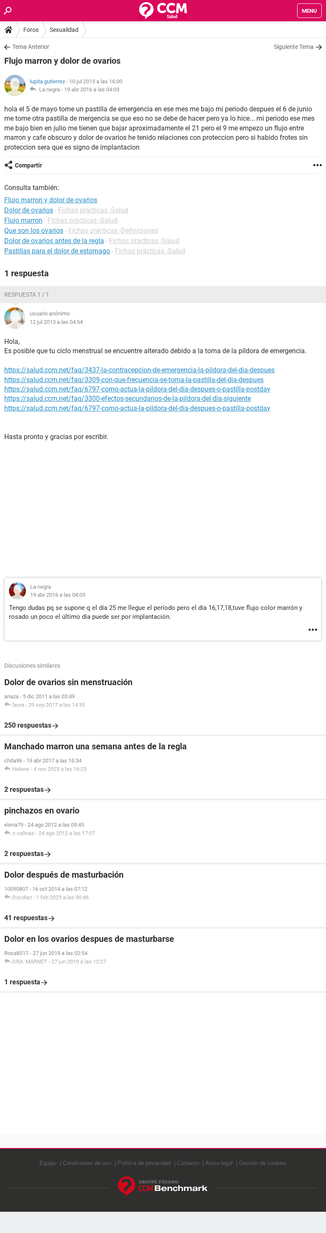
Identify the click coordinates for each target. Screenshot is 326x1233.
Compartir (28, 165)
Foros (31, 29)
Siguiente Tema (294, 46)
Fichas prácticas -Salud (93, 210)
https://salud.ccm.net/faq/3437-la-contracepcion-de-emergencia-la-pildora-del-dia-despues (139, 370)
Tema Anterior (30, 46)
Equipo (47, 1163)
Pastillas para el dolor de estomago (57, 251)
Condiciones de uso (87, 1163)
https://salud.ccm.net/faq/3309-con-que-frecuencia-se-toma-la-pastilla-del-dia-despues (134, 380)
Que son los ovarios (33, 231)
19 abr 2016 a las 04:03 (91, 89)
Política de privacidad (144, 1163)
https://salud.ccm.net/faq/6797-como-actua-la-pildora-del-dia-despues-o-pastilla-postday (137, 389)
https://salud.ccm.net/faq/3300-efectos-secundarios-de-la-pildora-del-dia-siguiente (127, 398)
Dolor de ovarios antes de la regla (54, 241)
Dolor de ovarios (28, 210)
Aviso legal (219, 1163)
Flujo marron (23, 220)
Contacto (188, 1163)
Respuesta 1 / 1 (26, 294)
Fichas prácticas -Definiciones (113, 231)
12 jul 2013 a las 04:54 (56, 322)
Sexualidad (64, 29)
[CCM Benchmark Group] (163, 1186)
